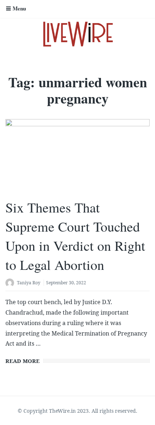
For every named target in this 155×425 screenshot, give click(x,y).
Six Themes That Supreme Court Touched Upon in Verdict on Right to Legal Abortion (75, 236)
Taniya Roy (28, 283)
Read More (22, 360)
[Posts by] (11, 283)
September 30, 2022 (66, 283)
